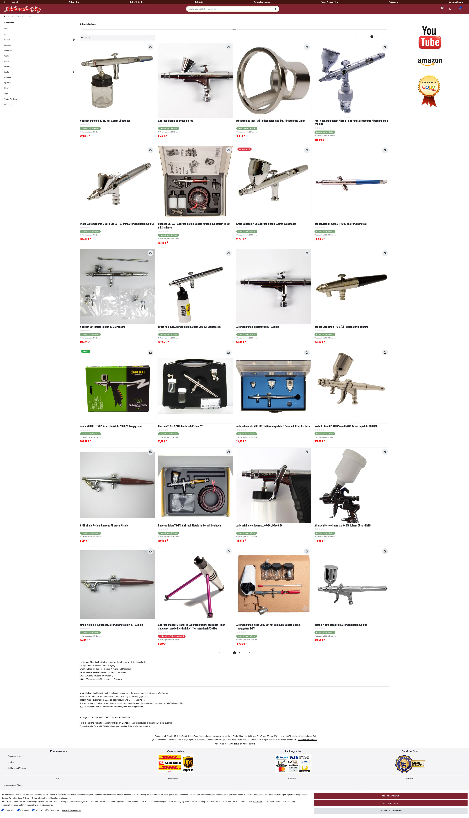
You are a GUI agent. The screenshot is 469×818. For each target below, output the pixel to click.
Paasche (83, 696)
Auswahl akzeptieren (391, 811)
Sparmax (83, 703)
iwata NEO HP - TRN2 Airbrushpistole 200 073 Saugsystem (111, 426)
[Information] (4, 2)
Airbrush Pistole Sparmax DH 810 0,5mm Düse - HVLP (342, 525)
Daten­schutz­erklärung (42, 805)
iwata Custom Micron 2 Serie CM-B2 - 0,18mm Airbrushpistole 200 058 (117, 223)
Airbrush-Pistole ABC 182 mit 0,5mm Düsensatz (105, 120)
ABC (81, 707)
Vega (88, 700)
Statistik (25, 810)
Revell (94, 700)
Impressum (409, 779)
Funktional (54, 810)
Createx (116, 717)
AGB (57, 779)
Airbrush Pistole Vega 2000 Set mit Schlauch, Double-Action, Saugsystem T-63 (268, 626)
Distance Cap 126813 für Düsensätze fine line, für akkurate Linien (270, 120)
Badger (83, 700)
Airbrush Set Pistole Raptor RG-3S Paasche (102, 326)
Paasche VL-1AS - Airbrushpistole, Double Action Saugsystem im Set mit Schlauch (194, 225)
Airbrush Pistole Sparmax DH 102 (175, 120)
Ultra (82, 665)
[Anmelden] (450, 9)
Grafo (82, 676)
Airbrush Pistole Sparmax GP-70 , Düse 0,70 (259, 525)
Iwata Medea (85, 693)
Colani (127, 717)
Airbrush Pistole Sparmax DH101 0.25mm (257, 326)
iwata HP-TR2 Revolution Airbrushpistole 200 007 (340, 624)
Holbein (109, 717)
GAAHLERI (8, 104)
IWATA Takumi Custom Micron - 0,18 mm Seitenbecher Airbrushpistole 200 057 (351, 122)
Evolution (84, 669)
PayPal (39, 810)
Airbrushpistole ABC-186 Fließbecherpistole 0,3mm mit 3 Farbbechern (273, 426)
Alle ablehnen (390, 803)
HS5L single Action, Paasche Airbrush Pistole (104, 525)
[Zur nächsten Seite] (384, 37)
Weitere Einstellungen (71, 810)
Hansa (82, 672)
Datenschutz (292, 779)
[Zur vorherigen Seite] (359, 37)
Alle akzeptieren (391, 796)
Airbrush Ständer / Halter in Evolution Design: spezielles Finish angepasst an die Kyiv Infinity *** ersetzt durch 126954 (191, 626)
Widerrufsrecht (173, 779)
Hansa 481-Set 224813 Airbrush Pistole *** (180, 426)
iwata (6, 72)
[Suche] (275, 8)
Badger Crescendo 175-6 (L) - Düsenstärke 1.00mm (341, 326)
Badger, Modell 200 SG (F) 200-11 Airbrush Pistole (340, 223)
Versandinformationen (307, 739)
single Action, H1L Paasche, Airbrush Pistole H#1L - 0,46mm (111, 624)
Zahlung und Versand (17, 768)
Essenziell (10, 810)
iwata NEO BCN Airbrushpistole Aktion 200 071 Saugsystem (189, 326)
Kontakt (11, 762)
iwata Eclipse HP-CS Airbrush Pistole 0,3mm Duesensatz (266, 223)
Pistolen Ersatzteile (122, 723)
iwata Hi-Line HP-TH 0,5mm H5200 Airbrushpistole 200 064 (346, 426)
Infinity (82, 679)
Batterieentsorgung (16, 756)
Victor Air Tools (10, 99)
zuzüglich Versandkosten (244, 744)
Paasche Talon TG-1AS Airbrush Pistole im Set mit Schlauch (189, 525)
